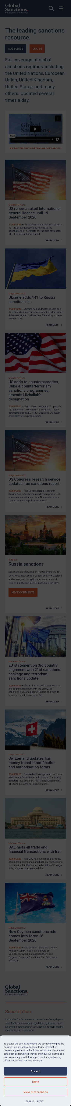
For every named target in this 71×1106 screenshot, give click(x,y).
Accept (35, 1071)
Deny (35, 1081)
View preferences (35, 1092)
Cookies (30, 1101)
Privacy (40, 1101)
